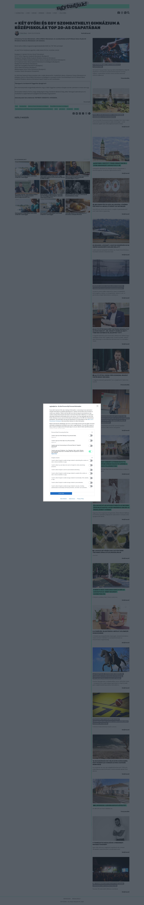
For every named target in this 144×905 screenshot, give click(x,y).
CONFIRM (61, 493)
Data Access (72, 498)
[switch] (91, 435)
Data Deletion (63, 498)
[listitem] (72, 432)
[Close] (98, 406)
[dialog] (72, 452)
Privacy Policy (80, 498)
